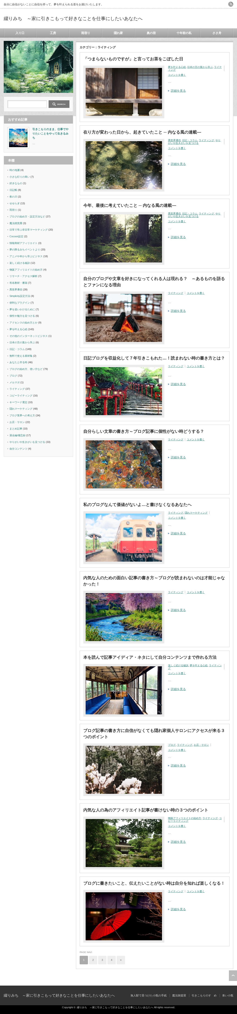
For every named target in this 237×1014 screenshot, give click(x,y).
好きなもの (15, 183)
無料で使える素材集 (20, 355)
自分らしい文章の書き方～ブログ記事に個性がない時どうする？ (143, 431)
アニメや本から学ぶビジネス (26, 256)
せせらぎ (14, 203)
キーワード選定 (18, 402)
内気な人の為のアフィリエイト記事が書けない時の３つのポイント (145, 810)
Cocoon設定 (16, 236)
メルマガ (14, 382)
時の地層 (14, 170)
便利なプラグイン (19, 302)
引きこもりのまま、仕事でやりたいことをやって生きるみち (50, 133)
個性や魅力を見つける (22, 315)
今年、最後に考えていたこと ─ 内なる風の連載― (129, 205)
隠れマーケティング (196, 512)
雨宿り (85, 33)
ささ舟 (216, 33)
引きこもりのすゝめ (204, 995)
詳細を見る (178, 90)
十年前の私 (184, 33)
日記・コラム (189, 140)
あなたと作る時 (18, 362)
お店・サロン (201, 744)
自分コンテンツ (18, 448)
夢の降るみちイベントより (24, 249)
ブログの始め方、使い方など (26, 369)
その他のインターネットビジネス (28, 336)
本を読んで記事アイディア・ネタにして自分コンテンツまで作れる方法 (150, 657)
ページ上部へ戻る (233, 975)
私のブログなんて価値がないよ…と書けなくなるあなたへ (137, 504)
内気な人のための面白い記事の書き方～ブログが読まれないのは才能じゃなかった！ (154, 581)
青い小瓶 (227, 995)
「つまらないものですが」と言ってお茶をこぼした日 (133, 59)
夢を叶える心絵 (177, 67)
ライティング (206, 140)
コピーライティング (20, 395)
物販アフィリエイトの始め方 (184, 818)
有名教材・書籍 (18, 282)
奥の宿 (151, 33)
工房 (53, 33)
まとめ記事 (15, 428)
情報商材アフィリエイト (23, 243)
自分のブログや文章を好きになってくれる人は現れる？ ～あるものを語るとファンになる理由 (154, 281)
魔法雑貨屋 (15, 223)
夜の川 (13, 196)
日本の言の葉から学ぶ (200, 67)
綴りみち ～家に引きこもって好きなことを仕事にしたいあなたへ (73, 18)
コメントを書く (177, 74)
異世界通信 (174, 140)
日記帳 (13, 190)
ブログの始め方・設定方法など (27, 216)
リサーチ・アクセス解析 (23, 276)
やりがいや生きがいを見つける (194, 141)
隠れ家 (118, 33)
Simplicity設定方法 (19, 296)
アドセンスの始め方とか (23, 322)
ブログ (172, 744)
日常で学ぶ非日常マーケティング (28, 229)
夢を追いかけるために (22, 309)
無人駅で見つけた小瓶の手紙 (149, 995)
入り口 (20, 33)
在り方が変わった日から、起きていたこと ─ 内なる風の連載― (142, 132)
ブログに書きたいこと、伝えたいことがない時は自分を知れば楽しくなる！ (154, 883)
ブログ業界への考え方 (22, 415)
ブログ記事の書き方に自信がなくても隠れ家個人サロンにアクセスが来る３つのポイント (154, 733)
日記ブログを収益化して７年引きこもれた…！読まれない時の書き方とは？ (154, 358)
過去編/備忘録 (17, 435)
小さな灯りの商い (19, 176)
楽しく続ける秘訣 (178, 665)
